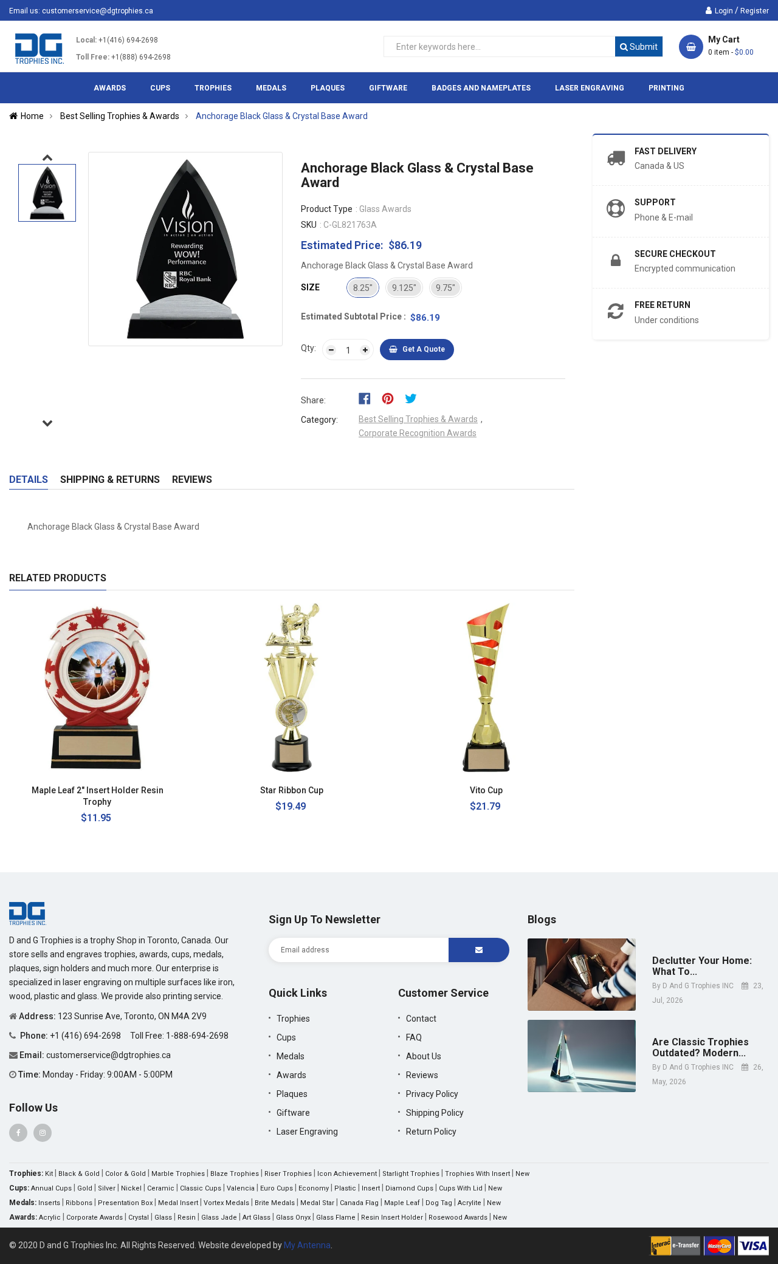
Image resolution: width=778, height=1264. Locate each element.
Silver (106, 1188)
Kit (49, 1174)
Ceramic (160, 1188)
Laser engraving (307, 1131)
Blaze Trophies (234, 1174)
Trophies (293, 1018)
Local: (86, 40)
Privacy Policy (432, 1094)
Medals (291, 1056)
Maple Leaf (402, 1203)
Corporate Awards (94, 1217)
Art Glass (256, 1217)
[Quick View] (166, 790)
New (522, 1174)
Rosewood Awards (458, 1217)
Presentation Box (125, 1203)
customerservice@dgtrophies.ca (97, 11)
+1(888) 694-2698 (141, 57)
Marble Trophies (178, 1174)
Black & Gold (79, 1174)
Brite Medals (275, 1203)
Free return (662, 305)
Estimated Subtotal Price (352, 316)
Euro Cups (276, 1188)
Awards (291, 1075)
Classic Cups (200, 1188)
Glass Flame (336, 1217)
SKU (309, 225)
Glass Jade (219, 1217)
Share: (313, 400)
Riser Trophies (288, 1174)
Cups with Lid (461, 1188)
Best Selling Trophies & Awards (418, 419)
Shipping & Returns (110, 479)
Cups (286, 1037)
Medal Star (317, 1203)
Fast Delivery (666, 151)
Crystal (138, 1217)
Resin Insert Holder (392, 1217)
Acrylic (50, 1217)
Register (754, 11)
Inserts (49, 1203)
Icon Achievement (347, 1174)
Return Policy (431, 1131)
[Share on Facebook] (369, 398)
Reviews (192, 479)
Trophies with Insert (477, 1174)
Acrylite (469, 1203)
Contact (421, 1018)
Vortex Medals (226, 1203)
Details (28, 479)
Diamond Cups (409, 1188)
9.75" (445, 288)
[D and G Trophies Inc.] (27, 912)
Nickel (131, 1188)
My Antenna (307, 1245)
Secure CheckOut (675, 254)
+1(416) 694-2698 (128, 40)
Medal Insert (178, 1203)
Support (655, 202)
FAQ (414, 1037)
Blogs (542, 919)
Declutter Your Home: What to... (702, 966)
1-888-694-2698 (197, 1035)
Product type (327, 209)
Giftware (293, 1113)
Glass (163, 1217)
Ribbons (79, 1203)
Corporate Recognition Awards (418, 433)
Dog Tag (438, 1203)
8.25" (363, 288)
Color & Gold (125, 1174)
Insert (371, 1188)
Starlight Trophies (410, 1174)
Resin (186, 1217)
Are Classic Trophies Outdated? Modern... (700, 1047)
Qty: (308, 348)
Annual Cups (51, 1188)
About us (423, 1056)
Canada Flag (359, 1203)
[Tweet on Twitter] (414, 398)
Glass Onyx (293, 1217)
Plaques (292, 1094)
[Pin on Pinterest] (392, 398)
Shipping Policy (435, 1113)
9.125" (404, 288)
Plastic (345, 1188)
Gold (84, 1188)
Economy (313, 1188)
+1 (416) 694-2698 (86, 1035)
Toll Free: (92, 57)
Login (724, 11)
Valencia (241, 1188)
